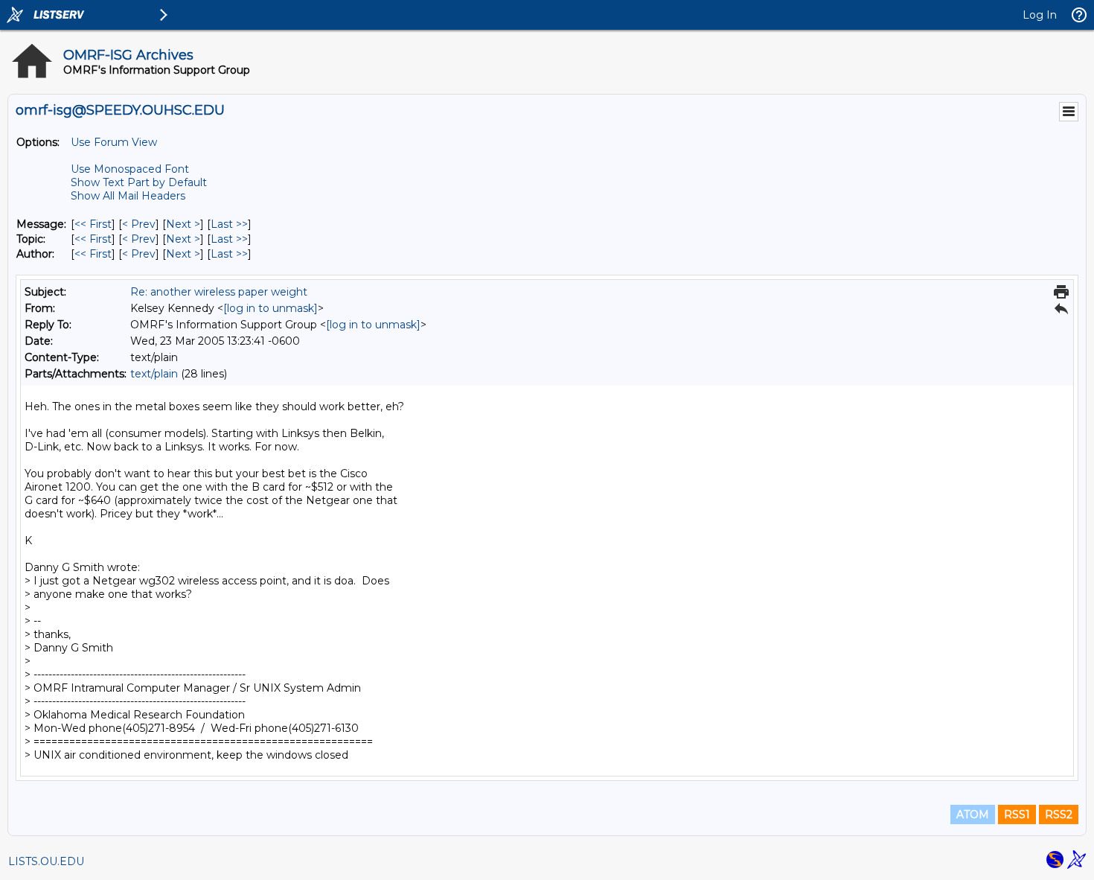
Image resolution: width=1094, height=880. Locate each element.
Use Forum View (114, 142)
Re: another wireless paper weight (218, 292)
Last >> (229, 224)
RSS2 (1058, 814)
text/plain (154, 373)
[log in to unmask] (270, 308)
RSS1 (1017, 814)
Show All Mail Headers (128, 196)
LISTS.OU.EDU (46, 861)
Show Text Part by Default (139, 182)
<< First (93, 224)
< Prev (139, 224)
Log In (1040, 15)
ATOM (972, 814)
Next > (183, 224)
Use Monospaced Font (130, 169)
